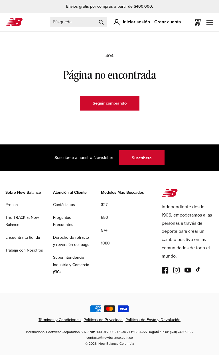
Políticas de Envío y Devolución (153, 320)
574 (104, 230)
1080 (105, 243)
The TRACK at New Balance (22, 221)
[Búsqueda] (101, 22)
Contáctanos (64, 204)
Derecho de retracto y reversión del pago (71, 240)
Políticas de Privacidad (103, 320)
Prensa (11, 204)
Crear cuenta (167, 22)
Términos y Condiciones (59, 320)
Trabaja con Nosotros (24, 250)
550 (104, 217)
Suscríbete (142, 158)
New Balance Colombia (116, 343)
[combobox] (78, 22)
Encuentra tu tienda (22, 237)
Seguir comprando (110, 103)
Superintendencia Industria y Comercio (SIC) (71, 264)
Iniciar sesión (136, 22)
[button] (197, 22)
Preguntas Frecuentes (63, 221)
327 (104, 204)
